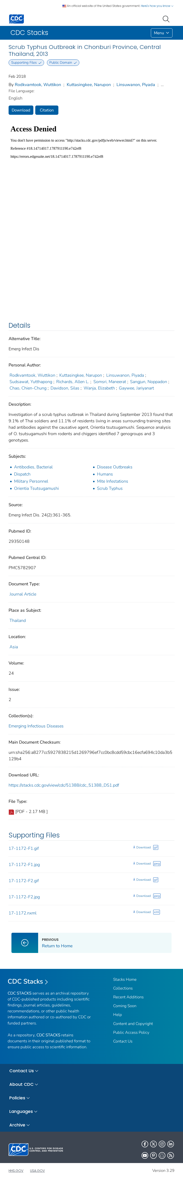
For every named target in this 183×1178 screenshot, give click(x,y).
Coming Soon (124, 1006)
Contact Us (122, 1041)
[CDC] (16, 18)
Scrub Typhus (110, 488)
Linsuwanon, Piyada (136, 84)
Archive (17, 1125)
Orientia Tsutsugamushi (36, 488)
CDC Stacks (25, 981)
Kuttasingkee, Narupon (89, 84)
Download (21, 110)
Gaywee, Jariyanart (136, 388)
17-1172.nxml (22, 913)
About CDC (21, 1084)
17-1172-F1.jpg (24, 864)
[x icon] (153, 1144)
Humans (105, 474)
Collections (123, 988)
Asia (14, 647)
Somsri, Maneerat (109, 382)
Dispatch (22, 474)
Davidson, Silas (65, 388)
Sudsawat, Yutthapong (31, 382)
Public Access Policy (131, 1032)
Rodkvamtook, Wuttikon (38, 84)
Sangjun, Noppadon (148, 382)
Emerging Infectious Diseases (36, 726)
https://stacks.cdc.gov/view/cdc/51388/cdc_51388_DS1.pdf (64, 785)
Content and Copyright (133, 1023)
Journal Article (23, 594)
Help (117, 1014)
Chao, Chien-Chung (28, 388)
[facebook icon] (145, 1144)
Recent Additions (128, 997)
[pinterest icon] (153, 1155)
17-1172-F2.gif (24, 881)
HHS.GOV (16, 1170)
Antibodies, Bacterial (33, 467)
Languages (21, 1111)
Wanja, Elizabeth (99, 388)
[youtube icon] (145, 1155)
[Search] (167, 18)
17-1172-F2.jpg (24, 897)
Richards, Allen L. (72, 382)
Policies (17, 1098)
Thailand (18, 620)
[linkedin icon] (170, 1144)
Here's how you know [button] (156, 6)
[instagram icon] (162, 1144)
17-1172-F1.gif (24, 848)
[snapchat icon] (162, 1155)
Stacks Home (125, 979)
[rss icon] (170, 1155)
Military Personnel (31, 481)
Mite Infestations (112, 481)
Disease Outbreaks (114, 467)
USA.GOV (37, 1170)
